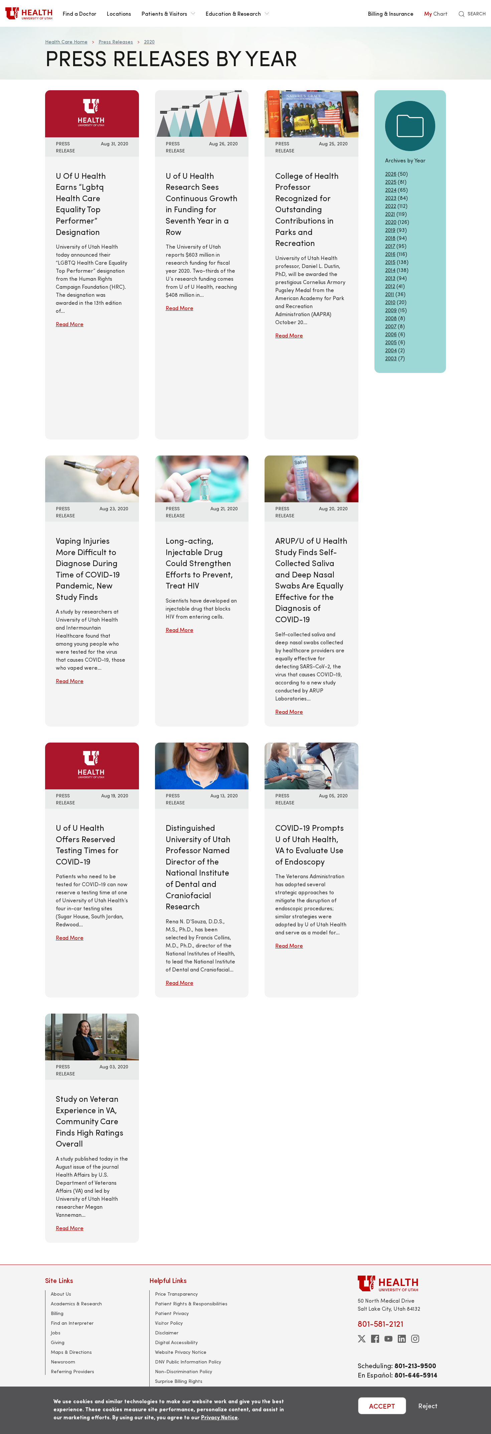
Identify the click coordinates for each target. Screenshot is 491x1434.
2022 (390, 205)
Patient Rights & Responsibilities (191, 1303)
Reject (428, 1405)
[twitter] (362, 1339)
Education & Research (233, 13)
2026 (390, 173)
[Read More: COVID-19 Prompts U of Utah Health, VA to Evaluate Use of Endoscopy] (311, 765)
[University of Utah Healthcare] (402, 1283)
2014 (390, 269)
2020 (149, 41)
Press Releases (116, 41)
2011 (389, 293)
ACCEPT (382, 1405)
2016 (390, 253)
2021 (390, 213)
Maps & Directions (71, 1352)
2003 (391, 358)
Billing (57, 1313)
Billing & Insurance (391, 13)
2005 (391, 342)
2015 (390, 261)
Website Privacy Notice (180, 1352)
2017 (390, 245)
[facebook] (375, 1339)
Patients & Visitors (164, 13)
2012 (390, 285)
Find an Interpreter (72, 1323)
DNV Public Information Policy (188, 1361)
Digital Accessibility (176, 1342)
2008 (391, 317)
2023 (390, 197)
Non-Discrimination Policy (183, 1371)
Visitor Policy (169, 1323)
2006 (391, 334)
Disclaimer (166, 1332)
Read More (70, 324)
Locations (119, 13)
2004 (391, 350)
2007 (390, 326)
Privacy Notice (219, 1417)
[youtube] (388, 1339)
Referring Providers (72, 1371)
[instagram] (415, 1339)
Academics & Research (76, 1303)
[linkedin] (402, 1339)
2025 (390, 181)
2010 (390, 301)
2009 (391, 309)
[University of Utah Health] (28, 13)
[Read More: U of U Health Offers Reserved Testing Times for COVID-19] (92, 765)
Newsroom (63, 1361)
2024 (390, 189)
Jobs (55, 1332)
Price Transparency (176, 1294)
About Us (61, 1294)
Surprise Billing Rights (178, 1381)
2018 (390, 237)
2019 (390, 229)
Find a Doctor (79, 13)
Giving (57, 1342)
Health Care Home (66, 41)
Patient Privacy (172, 1313)
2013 (390, 277)
